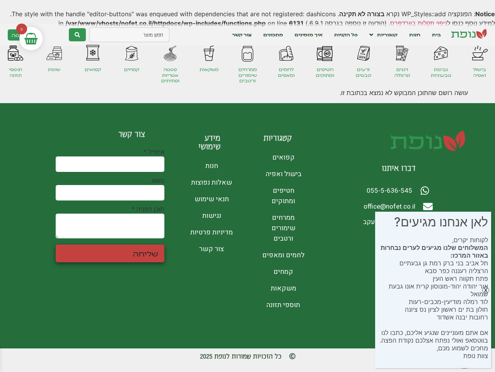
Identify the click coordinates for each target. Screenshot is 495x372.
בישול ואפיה (479, 72)
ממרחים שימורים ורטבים (248, 74)
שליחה (145, 253)
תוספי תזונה (15, 72)
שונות (54, 69)
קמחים (131, 69)
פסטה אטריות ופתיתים (170, 74)
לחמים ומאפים (286, 72)
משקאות (209, 69)
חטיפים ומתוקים (325, 72)
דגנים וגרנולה (402, 72)
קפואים (93, 69)
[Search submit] (77, 34)
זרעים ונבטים (363, 72)
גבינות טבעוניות (441, 72)
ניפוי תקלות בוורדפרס (418, 23)
